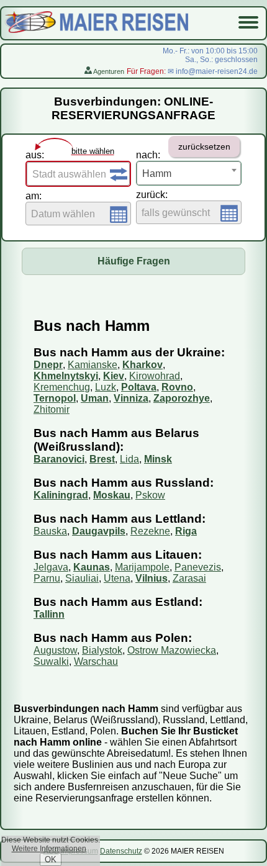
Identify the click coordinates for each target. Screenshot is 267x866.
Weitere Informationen (49, 848)
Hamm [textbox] (156, 173)
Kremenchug (62, 387)
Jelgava (51, 567)
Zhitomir (52, 409)
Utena (117, 578)
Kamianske (92, 364)
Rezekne (150, 531)
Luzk (105, 387)
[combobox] (78, 174)
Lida (129, 459)
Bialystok (102, 650)
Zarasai (189, 578)
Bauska (50, 531)
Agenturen (108, 71)
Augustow (55, 650)
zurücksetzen (204, 146)
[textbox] (78, 174)
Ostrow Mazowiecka (171, 650)
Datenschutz (121, 851)
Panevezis (197, 567)
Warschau (96, 661)
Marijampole (142, 567)
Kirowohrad (154, 376)
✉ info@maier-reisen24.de (213, 71)
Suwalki (51, 661)
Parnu (47, 578)
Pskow (150, 495)
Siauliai (82, 578)
